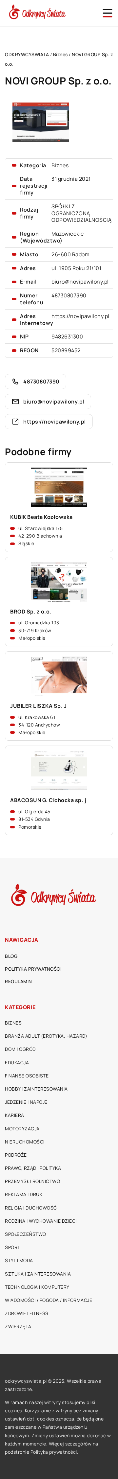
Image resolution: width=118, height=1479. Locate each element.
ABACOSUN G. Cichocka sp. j (48, 800)
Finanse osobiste (27, 1076)
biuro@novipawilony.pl (80, 281)
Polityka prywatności (33, 969)
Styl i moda (19, 1260)
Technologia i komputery (37, 1287)
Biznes (60, 165)
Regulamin (18, 981)
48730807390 (69, 295)
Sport (12, 1247)
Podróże (16, 1155)
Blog (11, 956)
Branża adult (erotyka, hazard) (46, 1036)
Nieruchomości (25, 1142)
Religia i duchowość (31, 1208)
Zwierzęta (18, 1326)
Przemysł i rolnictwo (32, 1181)
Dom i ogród (20, 1049)
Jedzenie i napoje (26, 1102)
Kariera (14, 1115)
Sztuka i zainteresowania (38, 1274)
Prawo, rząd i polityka (33, 1168)
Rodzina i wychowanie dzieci (41, 1221)
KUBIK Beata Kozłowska (41, 517)
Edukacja (17, 1062)
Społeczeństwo (25, 1234)
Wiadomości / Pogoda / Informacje (48, 1300)
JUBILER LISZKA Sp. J (38, 706)
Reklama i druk (23, 1194)
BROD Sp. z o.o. (30, 611)
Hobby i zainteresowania (36, 1089)
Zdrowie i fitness (27, 1313)
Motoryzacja (22, 1128)
